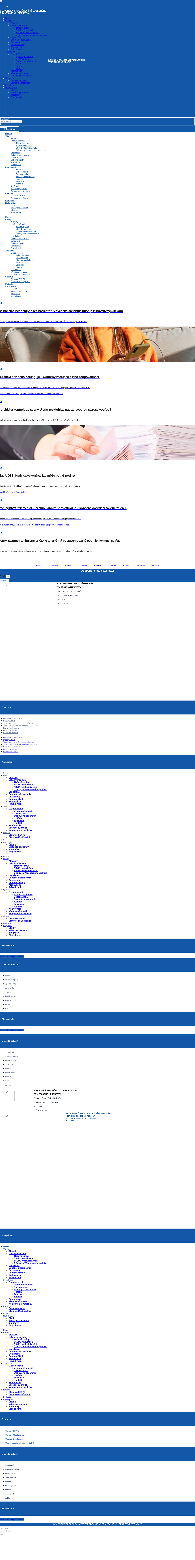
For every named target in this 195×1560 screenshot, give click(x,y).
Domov (8, 217)
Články (8, 136)
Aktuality (14, 138)
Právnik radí (16, 248)
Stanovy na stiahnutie (25, 176)
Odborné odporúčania (20, 155)
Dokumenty (16, 157)
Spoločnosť (10, 167)
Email (3, 576)
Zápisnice (20, 181)
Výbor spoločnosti (23, 172)
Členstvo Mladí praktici (20, 198)
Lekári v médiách (18, 141)
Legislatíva (15, 153)
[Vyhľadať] (2, 124)
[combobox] (11, 121)
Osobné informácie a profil (13, 719)
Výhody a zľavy (9, 721)
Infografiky (15, 210)
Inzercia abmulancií (11, 730)
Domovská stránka (10, 733)
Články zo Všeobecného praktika (30, 150)
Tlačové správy (22, 143)
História (19, 179)
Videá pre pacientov (19, 208)
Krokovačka (16, 162)
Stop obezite (16, 212)
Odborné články (17, 160)
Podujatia (9, 284)
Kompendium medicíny (21, 191)
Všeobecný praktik (19, 188)
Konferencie (16, 186)
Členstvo (9, 193)
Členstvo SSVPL (18, 196)
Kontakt (19, 184)
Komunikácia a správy (11, 728)
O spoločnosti (17, 169)
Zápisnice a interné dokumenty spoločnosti (20, 726)
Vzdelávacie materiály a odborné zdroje (18, 723)
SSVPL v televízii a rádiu (26, 148)
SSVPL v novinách (24, 145)
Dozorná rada (22, 174)
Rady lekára (10, 203)
